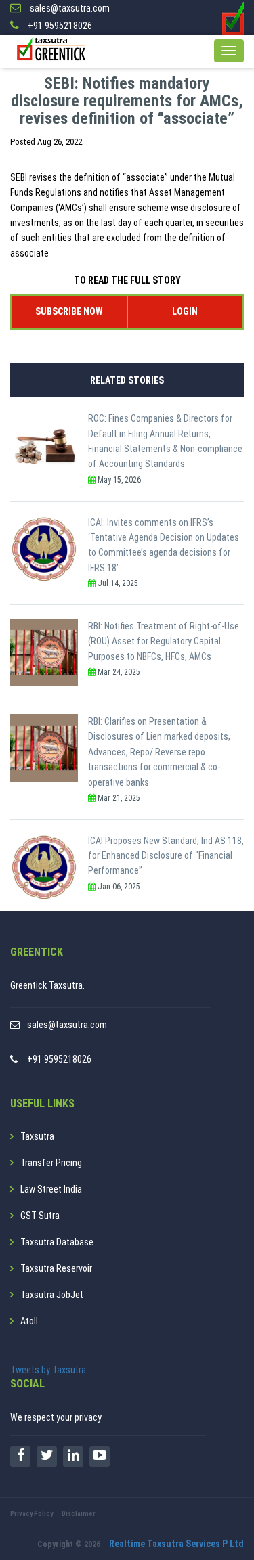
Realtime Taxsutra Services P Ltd (176, 1543)
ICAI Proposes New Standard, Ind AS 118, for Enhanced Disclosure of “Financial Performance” (166, 855)
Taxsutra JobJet (51, 1294)
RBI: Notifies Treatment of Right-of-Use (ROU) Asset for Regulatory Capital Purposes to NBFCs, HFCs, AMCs (163, 641)
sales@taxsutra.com (67, 1024)
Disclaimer (79, 1513)
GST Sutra (40, 1215)
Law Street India (51, 1189)
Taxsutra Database (56, 1241)
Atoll (29, 1321)
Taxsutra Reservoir (56, 1268)
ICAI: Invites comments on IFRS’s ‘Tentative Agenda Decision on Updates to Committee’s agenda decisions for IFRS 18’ (163, 545)
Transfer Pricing (51, 1162)
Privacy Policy (31, 1513)
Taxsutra (37, 1136)
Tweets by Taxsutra (48, 1369)
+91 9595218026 (59, 1059)
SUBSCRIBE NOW (68, 311)
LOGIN (185, 311)
